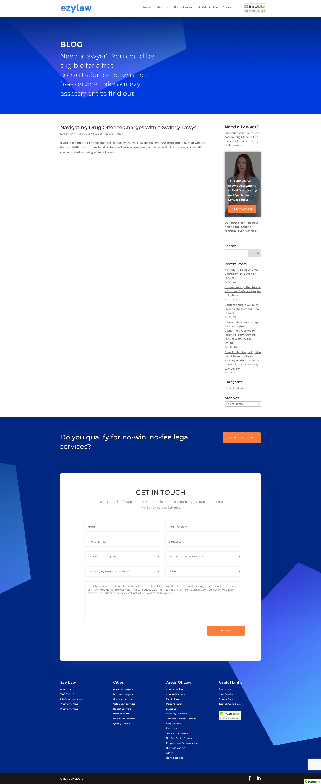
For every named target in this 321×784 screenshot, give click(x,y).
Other (169, 752)
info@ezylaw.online (71, 699)
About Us (162, 7)
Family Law (172, 699)
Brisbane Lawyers (123, 694)
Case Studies (226, 694)
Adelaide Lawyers (123, 689)
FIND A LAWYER (242, 208)
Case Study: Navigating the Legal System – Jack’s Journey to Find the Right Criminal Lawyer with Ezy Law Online (243, 360)
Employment (173, 723)
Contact (228, 7)
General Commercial (177, 733)
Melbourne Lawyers (124, 718)
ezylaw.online (70, 704)
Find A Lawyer (183, 7)
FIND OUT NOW (241, 437)
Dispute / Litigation (176, 713)
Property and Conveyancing (182, 743)
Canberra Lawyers (123, 699)
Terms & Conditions (230, 703)
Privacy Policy (227, 699)
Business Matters (175, 748)
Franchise (171, 728)
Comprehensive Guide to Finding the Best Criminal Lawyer (242, 309)
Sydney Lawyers (122, 723)
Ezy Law (69, 134)
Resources (225, 689)
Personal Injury (174, 703)
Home (147, 7)
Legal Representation (109, 134)
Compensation (174, 689)
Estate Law (172, 708)
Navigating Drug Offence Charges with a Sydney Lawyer (129, 127)
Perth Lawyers (121, 713)
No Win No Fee (208, 7)
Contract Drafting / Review (181, 718)
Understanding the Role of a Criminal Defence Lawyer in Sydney (243, 291)
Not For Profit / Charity (179, 738)
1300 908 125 (67, 694)
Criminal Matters (175, 694)
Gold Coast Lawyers (124, 703)
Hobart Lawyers (122, 708)
